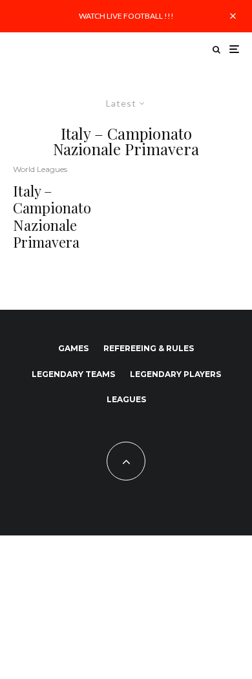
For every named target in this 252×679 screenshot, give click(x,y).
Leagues (126, 399)
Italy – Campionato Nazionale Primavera (52, 216)
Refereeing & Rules (148, 348)
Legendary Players (175, 374)
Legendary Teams (73, 374)
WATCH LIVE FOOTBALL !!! (126, 16)
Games (73, 348)
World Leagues (40, 169)
